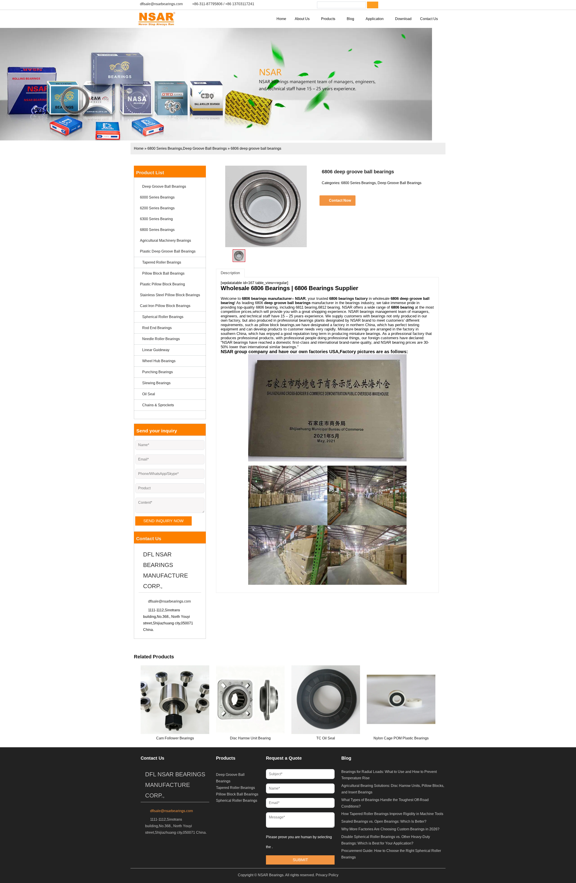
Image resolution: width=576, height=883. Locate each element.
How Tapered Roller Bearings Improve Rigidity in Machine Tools (392, 814)
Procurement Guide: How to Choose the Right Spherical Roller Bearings (391, 854)
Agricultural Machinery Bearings (165, 240)
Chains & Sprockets (158, 405)
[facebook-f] (388, 5)
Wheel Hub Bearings (159, 361)
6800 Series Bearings (164, 148)
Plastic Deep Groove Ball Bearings (168, 251)
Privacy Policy (327, 875)
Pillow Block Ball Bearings (163, 273)
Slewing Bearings (156, 383)
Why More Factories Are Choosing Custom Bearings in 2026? (390, 829)
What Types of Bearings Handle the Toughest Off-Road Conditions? (385, 803)
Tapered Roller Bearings (161, 262)
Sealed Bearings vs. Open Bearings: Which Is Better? (383, 821)
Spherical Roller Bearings (162, 317)
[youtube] (423, 5)
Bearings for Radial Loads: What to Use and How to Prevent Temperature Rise (389, 775)
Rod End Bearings (157, 328)
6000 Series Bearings (157, 197)
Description (230, 273)
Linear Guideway (155, 350)
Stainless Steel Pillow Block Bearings (170, 295)
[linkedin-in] (400, 5)
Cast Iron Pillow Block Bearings (165, 306)
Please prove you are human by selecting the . (299, 842)
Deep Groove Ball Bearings (205, 148)
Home (139, 148)
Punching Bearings (157, 372)
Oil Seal (148, 394)
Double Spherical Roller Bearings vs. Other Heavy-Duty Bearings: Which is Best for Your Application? (385, 840)
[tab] (230, 273)
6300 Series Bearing (156, 219)
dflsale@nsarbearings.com (161, 4)
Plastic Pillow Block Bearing (162, 284)
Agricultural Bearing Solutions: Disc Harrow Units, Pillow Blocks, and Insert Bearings (392, 789)
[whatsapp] (412, 5)
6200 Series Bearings (157, 208)
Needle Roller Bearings (161, 339)
